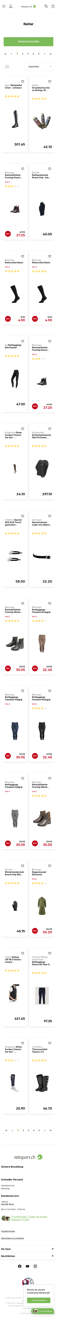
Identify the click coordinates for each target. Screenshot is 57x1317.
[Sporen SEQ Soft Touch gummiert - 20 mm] (15, 556)
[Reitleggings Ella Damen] (15, 379)
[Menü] (4, 6)
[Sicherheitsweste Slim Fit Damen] (42, 469)
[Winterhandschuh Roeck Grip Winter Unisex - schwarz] (15, 906)
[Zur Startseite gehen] (28, 6)
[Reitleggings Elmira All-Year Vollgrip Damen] (42, 996)
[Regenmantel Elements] (42, 906)
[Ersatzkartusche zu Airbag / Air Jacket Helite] (42, 122)
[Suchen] (46, 6)
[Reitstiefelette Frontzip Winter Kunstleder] (15, 644)
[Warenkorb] (52, 6)
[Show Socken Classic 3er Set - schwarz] (15, 469)
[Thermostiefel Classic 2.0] (42, 1083)
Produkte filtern (28, 41)
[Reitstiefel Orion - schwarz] (15, 119)
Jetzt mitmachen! (38, 1300)
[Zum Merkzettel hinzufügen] (23, 81)
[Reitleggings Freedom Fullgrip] (15, 731)
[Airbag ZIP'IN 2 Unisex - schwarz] (15, 993)
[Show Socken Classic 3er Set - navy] (15, 1083)
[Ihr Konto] (10, 6)
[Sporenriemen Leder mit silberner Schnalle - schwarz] (42, 556)
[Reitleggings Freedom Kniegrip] (42, 644)
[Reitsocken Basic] (15, 294)
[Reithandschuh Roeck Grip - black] (42, 209)
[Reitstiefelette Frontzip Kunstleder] (15, 209)
